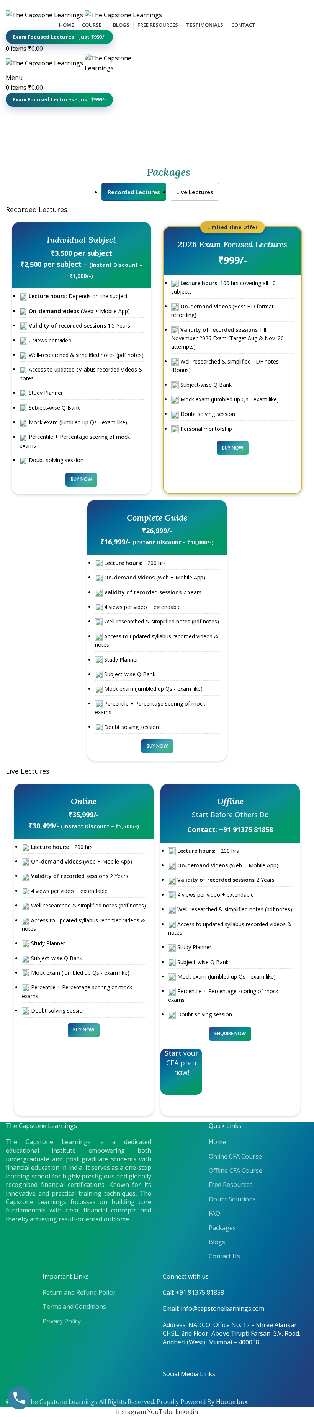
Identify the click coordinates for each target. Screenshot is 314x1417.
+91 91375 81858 (246, 829)
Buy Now (81, 479)
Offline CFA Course (235, 1170)
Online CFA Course (235, 1156)
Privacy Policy (62, 1321)
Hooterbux (231, 1402)
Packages (222, 1228)
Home (217, 1142)
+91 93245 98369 (44, 4)
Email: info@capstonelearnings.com (213, 1308)
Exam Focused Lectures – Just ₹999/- (59, 36)
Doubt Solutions (232, 1199)
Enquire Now (230, 1033)
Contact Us (224, 1256)
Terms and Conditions (74, 1306)
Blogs (217, 1242)
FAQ (214, 1213)
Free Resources (231, 1184)
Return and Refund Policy (79, 1292)
